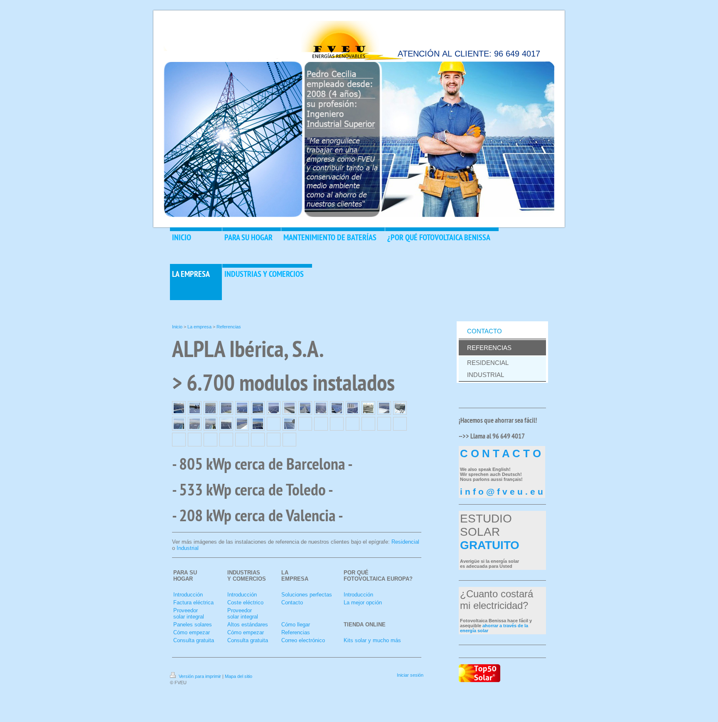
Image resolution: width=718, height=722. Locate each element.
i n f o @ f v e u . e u (501, 491)
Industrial (188, 548)
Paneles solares (192, 624)
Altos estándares (247, 624)
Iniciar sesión (410, 675)
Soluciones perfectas (306, 594)
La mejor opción (363, 602)
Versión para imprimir (199, 676)
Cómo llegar (295, 624)
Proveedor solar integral (188, 613)
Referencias (228, 326)
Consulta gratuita (193, 640)
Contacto (292, 602)
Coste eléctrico (245, 602)
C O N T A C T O (500, 453)
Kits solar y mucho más (372, 640)
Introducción (188, 594)
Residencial (405, 542)
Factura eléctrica (193, 602)
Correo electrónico (303, 640)
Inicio (177, 326)
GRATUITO (489, 545)
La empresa (199, 326)
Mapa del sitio (238, 676)
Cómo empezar (191, 632)
